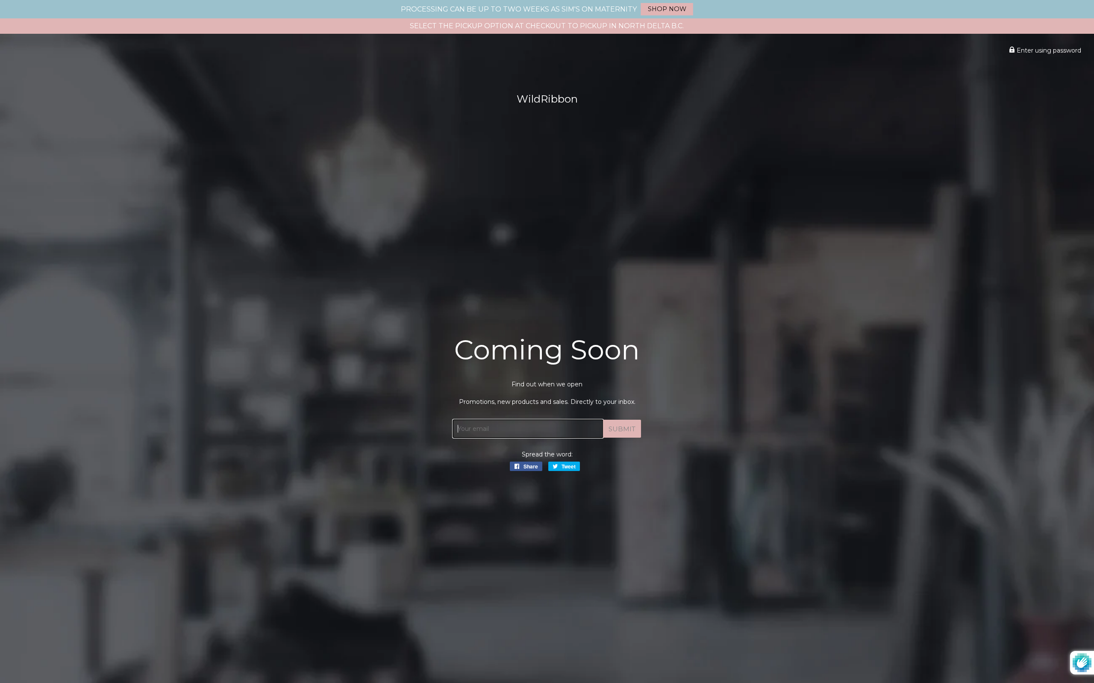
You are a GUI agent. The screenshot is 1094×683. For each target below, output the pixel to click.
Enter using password (1048, 50)
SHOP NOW (667, 9)
